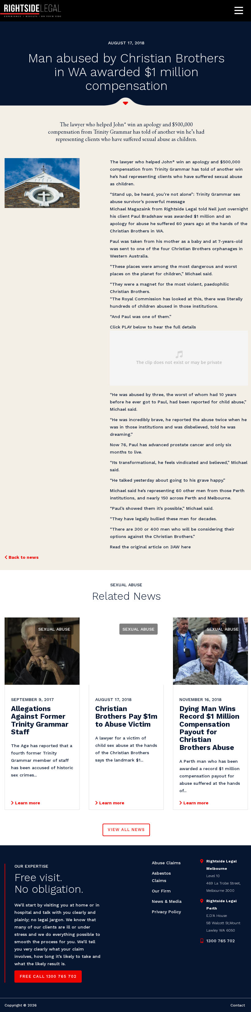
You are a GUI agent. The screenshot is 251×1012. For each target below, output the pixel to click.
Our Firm (161, 890)
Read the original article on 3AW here (150, 546)
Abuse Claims (166, 862)
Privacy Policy (166, 911)
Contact (237, 1005)
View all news (126, 829)
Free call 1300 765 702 (48, 976)
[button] (239, 11)
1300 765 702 (220, 940)
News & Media (167, 901)
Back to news (23, 557)
